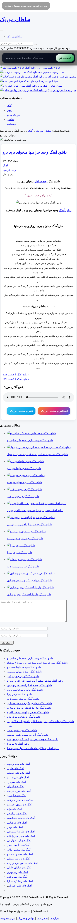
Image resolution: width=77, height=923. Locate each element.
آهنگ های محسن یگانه (18, 849)
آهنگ (9, 105)
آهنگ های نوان (14, 809)
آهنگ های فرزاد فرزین (19, 791)
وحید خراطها (9, 170)
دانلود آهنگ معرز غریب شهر (22, 730)
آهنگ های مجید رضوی (18, 763)
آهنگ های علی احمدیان (20, 885)
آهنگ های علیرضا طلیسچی (21, 831)
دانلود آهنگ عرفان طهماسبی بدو (24, 667)
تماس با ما (42, 918)
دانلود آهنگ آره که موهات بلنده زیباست (27, 734)
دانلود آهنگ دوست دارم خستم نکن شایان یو (30, 658)
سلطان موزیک (14, 36)
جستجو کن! (65, 58)
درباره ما (54, 918)
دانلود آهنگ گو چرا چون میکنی (23, 676)
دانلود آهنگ (65, 210)
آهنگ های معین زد (16, 782)
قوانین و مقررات (26, 918)
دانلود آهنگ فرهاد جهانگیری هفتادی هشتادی (29, 703)
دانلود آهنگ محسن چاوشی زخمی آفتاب (28, 712)
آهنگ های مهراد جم (17, 813)
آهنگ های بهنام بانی (17, 876)
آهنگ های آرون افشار (18, 845)
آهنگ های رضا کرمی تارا (20, 881)
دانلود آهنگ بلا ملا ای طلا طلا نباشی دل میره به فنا (33, 748)
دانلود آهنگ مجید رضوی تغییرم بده (25, 689)
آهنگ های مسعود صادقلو (20, 854)
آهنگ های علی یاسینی (18, 772)
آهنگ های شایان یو (16, 795)
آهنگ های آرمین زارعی (19, 840)
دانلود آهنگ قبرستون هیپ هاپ (23, 698)
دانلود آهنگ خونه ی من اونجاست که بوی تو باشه (32, 739)
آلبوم (9, 110)
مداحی (10, 119)
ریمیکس (11, 123)
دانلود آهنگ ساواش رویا (19, 694)
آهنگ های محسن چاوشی (20, 800)
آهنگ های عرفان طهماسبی (21, 818)
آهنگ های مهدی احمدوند (19, 804)
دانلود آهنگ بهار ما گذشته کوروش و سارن (29, 707)
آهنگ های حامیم (15, 768)
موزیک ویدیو (13, 114)
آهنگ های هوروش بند (18, 777)
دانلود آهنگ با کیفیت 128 (16, 374)
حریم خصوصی (7, 918)
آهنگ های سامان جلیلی (19, 867)
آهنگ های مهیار (15, 827)
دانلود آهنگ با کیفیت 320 (16, 379)
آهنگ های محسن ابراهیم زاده (22, 863)
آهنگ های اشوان (15, 786)
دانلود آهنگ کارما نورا (18, 743)
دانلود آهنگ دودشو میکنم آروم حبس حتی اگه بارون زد (35, 680)
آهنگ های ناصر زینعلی (18, 858)
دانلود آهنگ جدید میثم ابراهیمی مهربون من (29, 685)
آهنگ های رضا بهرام (17, 872)
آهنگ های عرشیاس (17, 822)
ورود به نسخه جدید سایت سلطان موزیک (26, 5)
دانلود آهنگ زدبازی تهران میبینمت (24, 671)
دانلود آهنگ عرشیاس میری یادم (23, 716)
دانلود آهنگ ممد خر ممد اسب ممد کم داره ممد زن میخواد (37, 662)
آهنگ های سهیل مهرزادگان (21, 836)
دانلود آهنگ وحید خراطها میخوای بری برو (35, 152)
